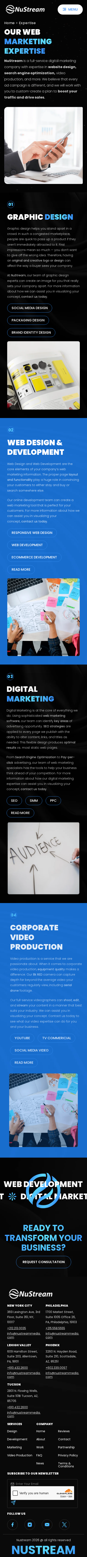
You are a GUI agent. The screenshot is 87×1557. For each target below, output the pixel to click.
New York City (19, 1305)
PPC (53, 800)
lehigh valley (19, 1345)
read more (21, 569)
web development (27, 545)
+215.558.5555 (55, 1328)
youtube (22, 1038)
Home (9, 23)
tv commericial (56, 1038)
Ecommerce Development (34, 557)
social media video (32, 1050)
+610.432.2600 (17, 1368)
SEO (14, 800)
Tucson (14, 1384)
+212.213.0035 (16, 1328)
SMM (34, 800)
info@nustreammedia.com (24, 1335)
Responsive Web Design (32, 532)
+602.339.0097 (56, 1368)
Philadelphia (57, 1305)
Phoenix (53, 1345)
